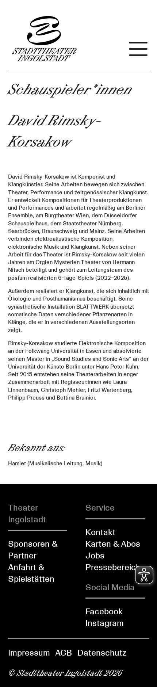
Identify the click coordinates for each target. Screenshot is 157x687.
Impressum (29, 653)
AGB (63, 653)
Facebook (104, 611)
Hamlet (17, 463)
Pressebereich (113, 567)
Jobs (94, 555)
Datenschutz (101, 653)
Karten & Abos (112, 544)
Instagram (104, 623)
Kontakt (100, 532)
